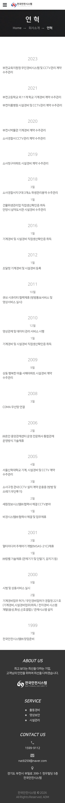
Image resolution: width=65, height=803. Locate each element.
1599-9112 (32, 748)
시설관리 (34, 720)
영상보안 (34, 715)
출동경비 (34, 710)
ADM (46, 797)
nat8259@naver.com (32, 760)
